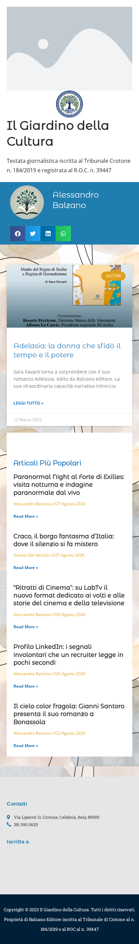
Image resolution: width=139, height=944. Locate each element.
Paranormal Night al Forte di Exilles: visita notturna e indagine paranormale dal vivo (68, 484)
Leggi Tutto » (28, 403)
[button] (17, 233)
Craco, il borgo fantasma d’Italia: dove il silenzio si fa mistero (63, 540)
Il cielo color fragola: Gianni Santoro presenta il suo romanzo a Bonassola (68, 714)
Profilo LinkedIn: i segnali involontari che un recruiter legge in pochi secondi (68, 654)
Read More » (25, 516)
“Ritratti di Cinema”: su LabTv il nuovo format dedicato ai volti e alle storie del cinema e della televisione (69, 595)
